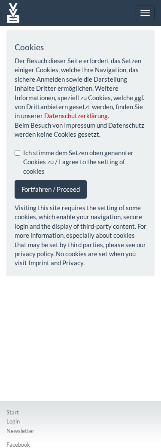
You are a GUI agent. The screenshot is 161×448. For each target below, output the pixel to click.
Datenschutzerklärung (76, 116)
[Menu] (145, 13)
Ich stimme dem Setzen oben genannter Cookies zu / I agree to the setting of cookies (78, 162)
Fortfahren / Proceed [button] (50, 189)
